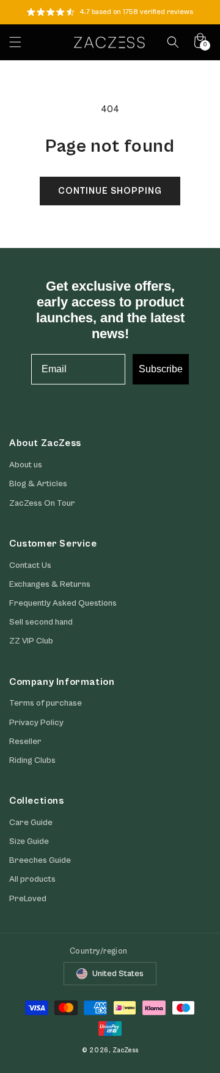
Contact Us (30, 565)
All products (32, 879)
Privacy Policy (36, 723)
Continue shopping (110, 191)
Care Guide (31, 822)
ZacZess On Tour (42, 503)
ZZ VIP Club (31, 641)
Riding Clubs (32, 760)
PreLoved (27, 899)
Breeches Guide (40, 860)
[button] (15, 42)
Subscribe (161, 369)
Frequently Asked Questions (63, 603)
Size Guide (29, 841)
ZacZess (125, 1050)
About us (25, 465)
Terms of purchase (45, 703)
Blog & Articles (38, 484)
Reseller (25, 741)
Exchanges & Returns (49, 584)
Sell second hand (41, 622)
